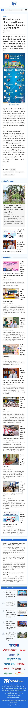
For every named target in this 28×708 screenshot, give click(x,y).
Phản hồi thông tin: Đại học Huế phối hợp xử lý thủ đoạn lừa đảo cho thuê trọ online (11, 614)
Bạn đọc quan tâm (10, 588)
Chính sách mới (9, 540)
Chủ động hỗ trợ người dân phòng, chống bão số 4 (10, 603)
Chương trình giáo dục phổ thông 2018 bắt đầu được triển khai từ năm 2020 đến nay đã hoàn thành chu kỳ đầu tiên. (14, 362)
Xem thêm (7, 257)
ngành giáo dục (19, 172)
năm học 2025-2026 (9, 174)
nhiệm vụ (13, 169)
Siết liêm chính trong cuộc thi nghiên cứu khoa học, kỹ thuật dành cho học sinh (14, 544)
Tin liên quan (8, 181)
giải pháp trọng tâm (8, 172)
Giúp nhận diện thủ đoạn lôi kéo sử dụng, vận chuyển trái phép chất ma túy (11, 594)
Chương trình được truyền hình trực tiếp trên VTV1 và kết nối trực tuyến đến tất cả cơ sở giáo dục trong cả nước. (14, 283)
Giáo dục (5, 16)
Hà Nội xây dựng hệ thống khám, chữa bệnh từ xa (13, 573)
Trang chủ (10, 704)
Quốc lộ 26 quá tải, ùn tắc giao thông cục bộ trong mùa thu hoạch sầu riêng (11, 636)
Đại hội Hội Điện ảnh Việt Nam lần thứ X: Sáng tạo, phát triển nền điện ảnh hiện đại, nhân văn (12, 625)
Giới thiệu (17, 704)
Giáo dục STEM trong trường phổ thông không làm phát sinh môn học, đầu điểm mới (13, 558)
